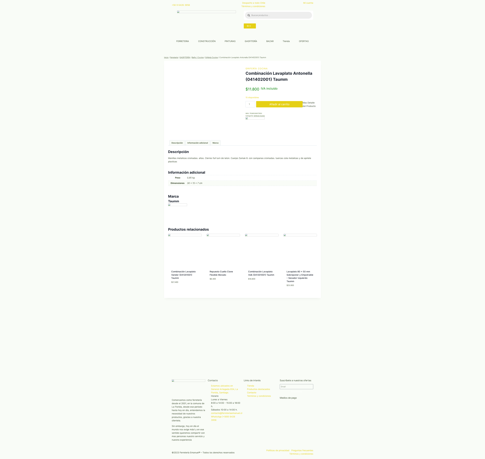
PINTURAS (230, 41)
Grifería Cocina (257, 68)
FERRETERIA (182, 41)
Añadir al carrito (279, 104)
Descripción (177, 143)
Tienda (286, 41)
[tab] (177, 143)
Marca (216, 143)
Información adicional (197, 143)
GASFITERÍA (251, 41)
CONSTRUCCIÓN (207, 41)
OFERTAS (304, 41)
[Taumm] (281, 126)
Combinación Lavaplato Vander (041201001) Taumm (183, 274)
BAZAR (270, 41)
